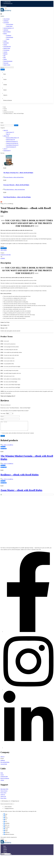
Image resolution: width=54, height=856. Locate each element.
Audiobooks (5, 29)
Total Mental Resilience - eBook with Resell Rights (17, 197)
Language (5, 52)
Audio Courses (10, 132)
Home (4, 106)
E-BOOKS (3, 258)
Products (5, 108)
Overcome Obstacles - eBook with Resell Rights (16, 185)
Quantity (2, 246)
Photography (5, 63)
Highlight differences (9, 808)
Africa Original (6, 18)
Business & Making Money (12, 137)
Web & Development (11, 146)
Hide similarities (8, 806)
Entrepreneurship (9, 37)
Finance (7, 39)
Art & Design (6, 22)
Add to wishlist (4, 250)
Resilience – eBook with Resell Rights (20, 474)
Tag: (1, 256)
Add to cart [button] (3, 446)
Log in (2, 6)
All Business (8, 35)
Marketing (5, 53)
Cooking (5, 41)
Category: (2, 252)
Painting (5, 59)
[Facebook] (28, 631)
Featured (5, 44)
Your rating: (3, 413)
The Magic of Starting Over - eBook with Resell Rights (18, 172)
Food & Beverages (7, 46)
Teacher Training (6, 64)
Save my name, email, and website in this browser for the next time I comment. (18, 433)
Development (6, 42)
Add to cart (3, 248)
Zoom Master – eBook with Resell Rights (21, 490)
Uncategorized (7, 150)
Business (5, 33)
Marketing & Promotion (12, 141)
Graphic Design (9, 26)
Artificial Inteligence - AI (8, 28)
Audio (5, 130)
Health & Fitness (6, 48)
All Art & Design (9, 24)
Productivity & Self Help (8, 111)
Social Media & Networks (12, 145)
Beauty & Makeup (7, 31)
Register (4, 6)
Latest (5, 148)
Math (4, 55)
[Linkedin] (28, 747)
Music (4, 57)
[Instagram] (28, 689)
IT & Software (6, 50)
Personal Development (7, 61)
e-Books (5, 110)
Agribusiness (5, 20)
